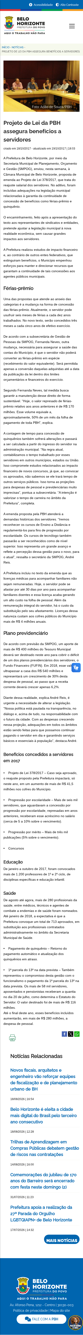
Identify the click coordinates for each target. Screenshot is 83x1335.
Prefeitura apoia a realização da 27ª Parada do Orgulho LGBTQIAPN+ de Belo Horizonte (41, 1213)
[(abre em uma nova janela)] (70, 1034)
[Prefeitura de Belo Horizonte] (24, 22)
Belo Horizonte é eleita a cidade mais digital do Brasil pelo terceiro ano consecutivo (43, 1115)
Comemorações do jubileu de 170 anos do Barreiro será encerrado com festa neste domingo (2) (43, 1181)
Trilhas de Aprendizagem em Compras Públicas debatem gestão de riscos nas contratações (44, 1148)
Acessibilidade (43, 5)
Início (5, 47)
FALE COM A (44, 1319)
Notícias (18, 47)
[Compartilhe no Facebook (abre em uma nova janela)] (64, 1034)
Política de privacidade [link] (30, 1310)
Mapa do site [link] (60, 1310)
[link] (41, 1319)
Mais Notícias (61, 1240)
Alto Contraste (69, 5)
